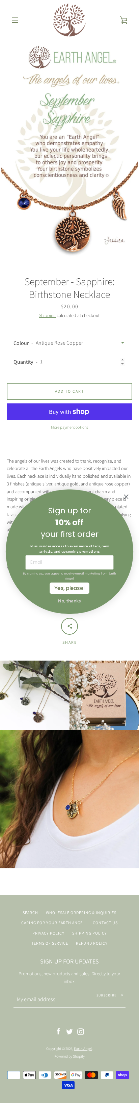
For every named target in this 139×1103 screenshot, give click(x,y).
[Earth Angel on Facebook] (58, 1031)
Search (30, 912)
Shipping (47, 315)
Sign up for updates (69, 961)
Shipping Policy (89, 933)
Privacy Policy (48, 933)
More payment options (69, 427)
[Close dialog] (126, 496)
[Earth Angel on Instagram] (80, 1031)
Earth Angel (83, 1048)
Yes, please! (69, 587)
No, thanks (69, 600)
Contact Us (105, 922)
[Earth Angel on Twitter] (69, 1031)
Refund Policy (92, 943)
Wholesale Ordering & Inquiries (81, 912)
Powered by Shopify (69, 1056)
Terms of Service (49, 943)
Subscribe (106, 995)
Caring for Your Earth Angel (53, 922)
